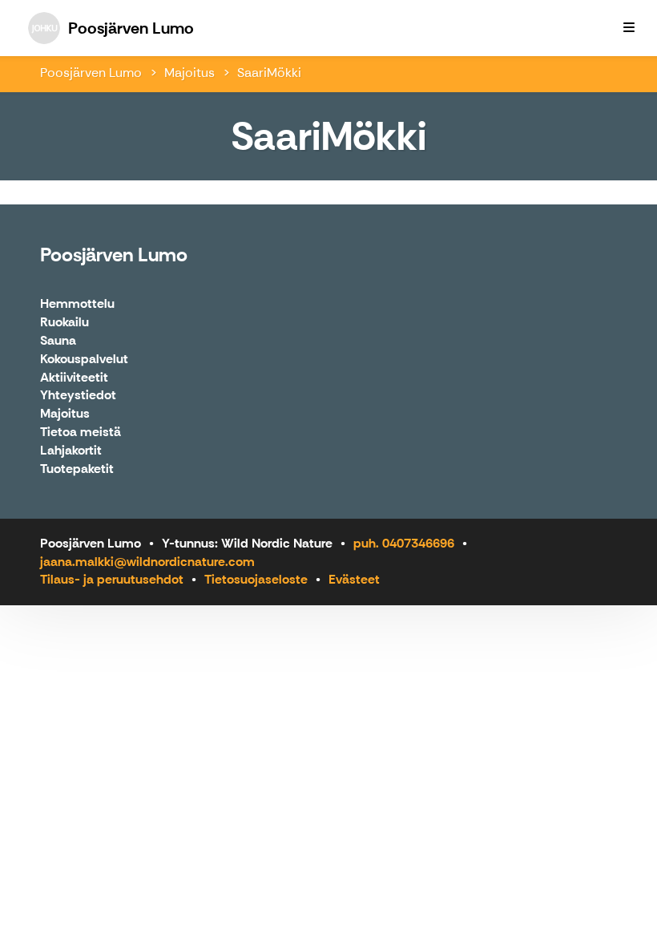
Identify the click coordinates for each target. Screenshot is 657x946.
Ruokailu (64, 322)
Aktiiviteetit (74, 378)
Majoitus (189, 72)
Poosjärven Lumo (91, 72)
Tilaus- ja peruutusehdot (111, 579)
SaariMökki (269, 72)
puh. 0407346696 (403, 543)
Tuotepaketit (77, 469)
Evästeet (354, 579)
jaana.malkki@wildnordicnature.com (147, 561)
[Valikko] (629, 28)
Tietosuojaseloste (256, 579)
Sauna (58, 341)
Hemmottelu (77, 304)
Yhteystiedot (78, 395)
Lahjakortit (71, 451)
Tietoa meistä (80, 432)
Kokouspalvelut (84, 359)
